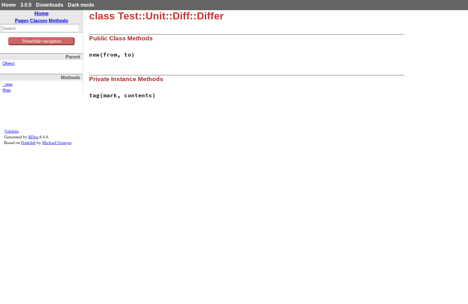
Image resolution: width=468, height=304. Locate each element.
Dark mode (81, 5)
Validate (11, 131)
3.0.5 (26, 5)
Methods (58, 20)
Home (9, 5)
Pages (22, 20)
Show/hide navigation (41, 41)
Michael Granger (56, 142)
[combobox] (41, 28)
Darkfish (28, 142)
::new (7, 84)
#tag (7, 90)
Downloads (49, 5)
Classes (38, 20)
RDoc (33, 137)
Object (9, 63)
